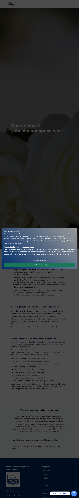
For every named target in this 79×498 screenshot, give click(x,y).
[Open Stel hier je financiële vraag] (74, 493)
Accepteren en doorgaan (40, 265)
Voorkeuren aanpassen (39, 260)
